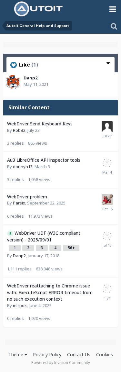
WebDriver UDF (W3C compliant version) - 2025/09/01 (43, 236)
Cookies (104, 354)
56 (70, 247)
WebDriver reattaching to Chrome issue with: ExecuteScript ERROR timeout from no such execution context (50, 292)
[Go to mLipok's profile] (107, 163)
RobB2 (19, 130)
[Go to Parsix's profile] (107, 199)
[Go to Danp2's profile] (13, 82)
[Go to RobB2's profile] (107, 126)
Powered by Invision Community (60, 362)
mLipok (20, 305)
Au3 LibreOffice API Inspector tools (43, 160)
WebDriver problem (27, 197)
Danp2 (30, 78)
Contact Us (78, 354)
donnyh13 (23, 166)
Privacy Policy (47, 354)
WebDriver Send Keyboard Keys (40, 124)
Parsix (19, 203)
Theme (16, 354)
